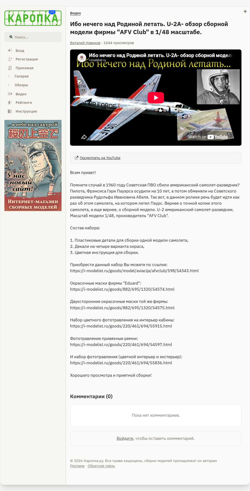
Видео (75, 13)
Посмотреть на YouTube (100, 157)
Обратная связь (101, 465)
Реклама (77, 465)
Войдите (125, 438)
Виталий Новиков (85, 42)
